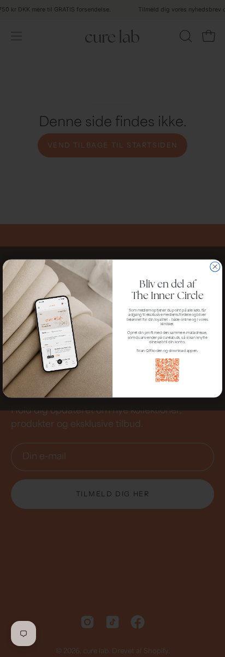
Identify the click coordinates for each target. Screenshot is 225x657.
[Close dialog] (215, 267)
